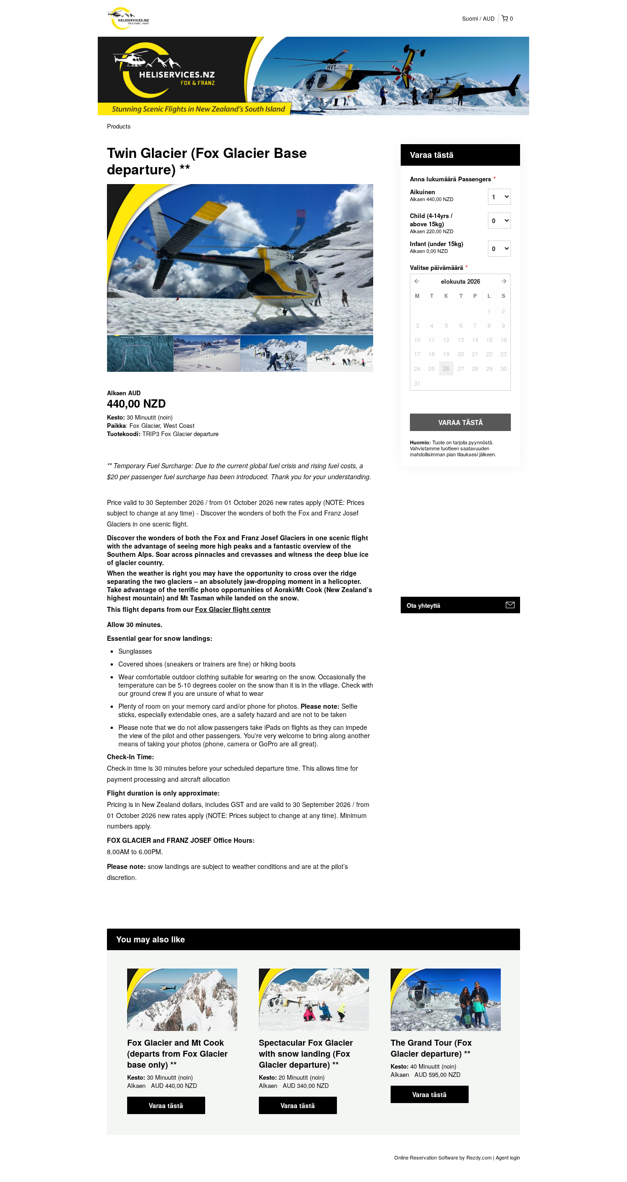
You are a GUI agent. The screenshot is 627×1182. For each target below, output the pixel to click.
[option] (140, 353)
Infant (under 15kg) (436, 246)
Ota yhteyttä (423, 605)
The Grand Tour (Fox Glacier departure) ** (431, 1047)
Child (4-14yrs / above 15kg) (431, 223)
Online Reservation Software (426, 1157)
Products (119, 126)
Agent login (508, 1157)
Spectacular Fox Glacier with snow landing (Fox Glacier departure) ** (306, 1053)
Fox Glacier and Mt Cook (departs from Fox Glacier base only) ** (177, 1053)
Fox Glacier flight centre (233, 609)
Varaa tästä (166, 1105)
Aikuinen (431, 194)
